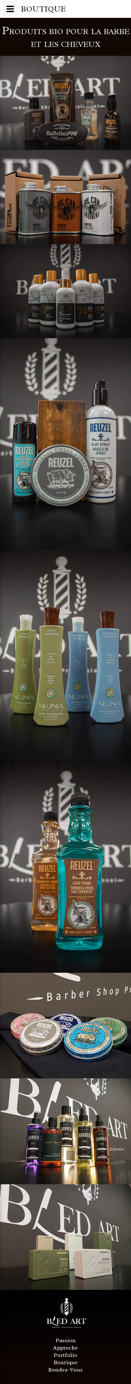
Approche (65, 1347)
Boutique (66, 1362)
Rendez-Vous (65, 1369)
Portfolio (65, 1354)
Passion (66, 1340)
